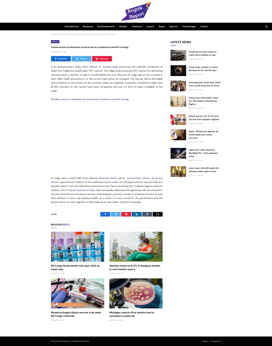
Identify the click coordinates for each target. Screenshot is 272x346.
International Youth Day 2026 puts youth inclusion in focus (204, 84)
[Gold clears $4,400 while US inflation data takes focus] (178, 171)
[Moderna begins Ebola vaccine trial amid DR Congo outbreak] (77, 293)
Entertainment (106, 26)
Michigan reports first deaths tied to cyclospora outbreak (131, 314)
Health (123, 26)
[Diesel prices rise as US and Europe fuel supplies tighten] (178, 119)
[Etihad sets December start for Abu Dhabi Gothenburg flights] (178, 101)
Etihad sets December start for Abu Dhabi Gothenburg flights (203, 101)
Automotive (71, 26)
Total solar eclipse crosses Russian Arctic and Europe (203, 69)
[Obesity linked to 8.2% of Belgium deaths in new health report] (136, 247)
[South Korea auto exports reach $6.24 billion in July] (178, 55)
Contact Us (216, 341)
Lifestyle (137, 26)
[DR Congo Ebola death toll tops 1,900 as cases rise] (77, 247)
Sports (174, 26)
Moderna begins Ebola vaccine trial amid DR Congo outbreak (76, 314)
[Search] (266, 26)
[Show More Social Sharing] (115, 58)
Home (53, 34)
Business (88, 26)
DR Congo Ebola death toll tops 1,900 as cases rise (75, 267)
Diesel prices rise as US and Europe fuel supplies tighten (204, 118)
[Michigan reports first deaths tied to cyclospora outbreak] (136, 293)
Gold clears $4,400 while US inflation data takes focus (204, 170)
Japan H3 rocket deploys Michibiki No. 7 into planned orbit (203, 153)
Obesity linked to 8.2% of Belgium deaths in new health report (134, 267)
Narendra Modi (107, 178)
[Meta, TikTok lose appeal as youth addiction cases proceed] (178, 134)
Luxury (150, 26)
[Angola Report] (136, 11)
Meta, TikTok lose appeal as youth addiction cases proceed (203, 134)
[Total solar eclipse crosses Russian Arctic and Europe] (178, 70)
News (162, 26)
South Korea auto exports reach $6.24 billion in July (202, 53)
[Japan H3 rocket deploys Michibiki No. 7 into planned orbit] (178, 153)
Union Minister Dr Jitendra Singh (100, 66)
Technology (189, 26)
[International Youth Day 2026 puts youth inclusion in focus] (178, 86)
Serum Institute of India (81, 190)
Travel (204, 26)
